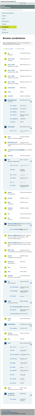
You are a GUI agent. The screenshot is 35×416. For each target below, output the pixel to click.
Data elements (5, 21)
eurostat (10, 155)
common (10, 96)
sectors (14, 296)
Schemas (4, 24)
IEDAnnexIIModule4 (14, 242)
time (13, 374)
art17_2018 (11, 82)
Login (23, 3)
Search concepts (20, 48)
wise (9, 388)
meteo (13, 367)
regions (14, 309)
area (13, 350)
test (9, 339)
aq (8, 53)
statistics (14, 370)
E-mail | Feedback (6, 411)
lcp (9, 281)
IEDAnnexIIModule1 (14, 223)
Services (4, 29)
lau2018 (10, 275)
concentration (15, 354)
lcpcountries (15, 287)
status (13, 121)
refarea (14, 178)
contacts (14, 105)
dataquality (11, 126)
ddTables (14, 112)
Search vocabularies (9, 48)
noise (9, 318)
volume (14, 383)
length (13, 363)
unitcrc (14, 185)
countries (14, 328)
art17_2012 (11, 76)
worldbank (11, 393)
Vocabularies (5, 27)
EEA (9, 1)
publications (11, 324)
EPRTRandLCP (12, 142)
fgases (10, 192)
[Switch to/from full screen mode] (25, 3)
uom (9, 343)
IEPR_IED (11, 250)
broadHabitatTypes (16, 306)
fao (9, 159)
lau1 (9, 267)
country (14, 399)
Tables (3, 18)
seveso (10, 333)
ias (9, 214)
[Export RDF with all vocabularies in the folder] (30, 102)
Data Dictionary (14, 10)
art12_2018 (11, 64)
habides (10, 208)
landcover (11, 261)
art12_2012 (11, 59)
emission (14, 358)
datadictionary (12, 100)
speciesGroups (16, 313)
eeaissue (14, 115)
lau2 (9, 271)
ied (9, 218)
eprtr (9, 136)
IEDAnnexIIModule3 (14, 235)
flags (13, 169)
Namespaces (5, 32)
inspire (10, 256)
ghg (9, 202)
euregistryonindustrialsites (14, 150)
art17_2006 (11, 70)
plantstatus (15, 291)
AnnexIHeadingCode (16, 229)
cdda (9, 92)
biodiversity (11, 87)
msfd (9, 301)
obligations (15, 118)
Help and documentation (8, 13)
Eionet (8, 10)
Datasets (4, 15)
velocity (14, 378)
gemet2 (10, 198)
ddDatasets (15, 108)
